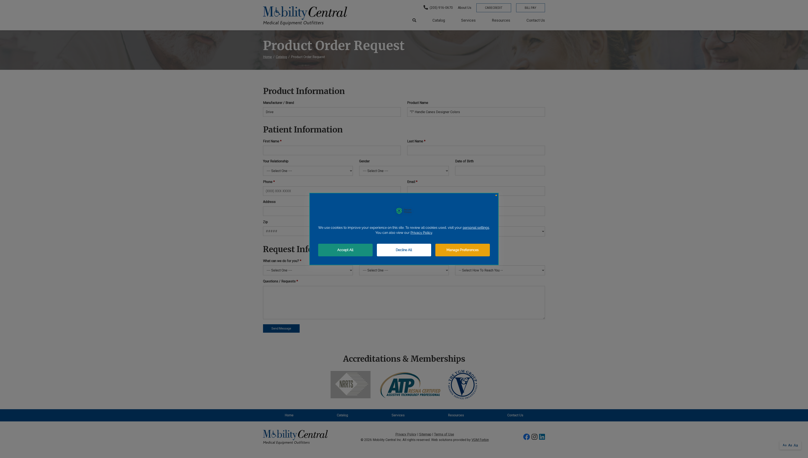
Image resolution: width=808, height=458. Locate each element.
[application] (404, 229)
